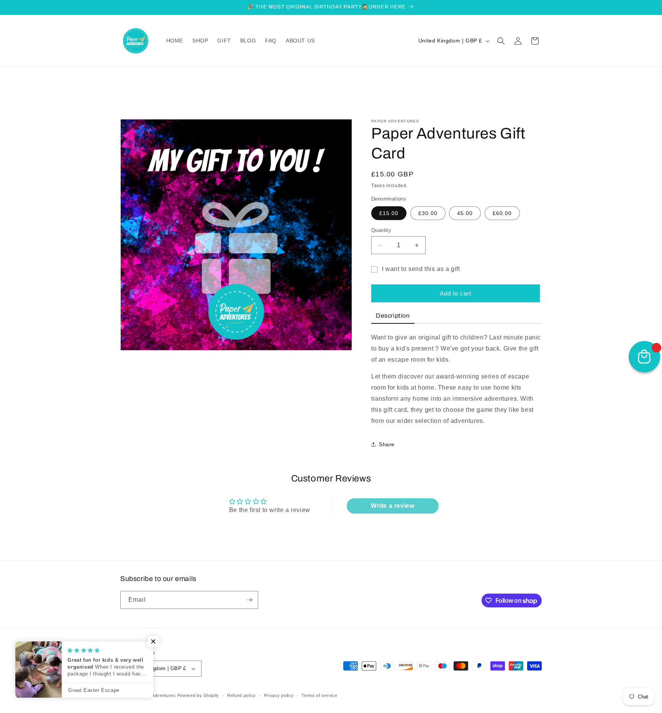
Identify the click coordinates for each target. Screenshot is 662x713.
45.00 (465, 213)
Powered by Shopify (198, 695)
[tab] (393, 316)
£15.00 (388, 213)
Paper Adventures (157, 695)
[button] (501, 41)
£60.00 (502, 213)
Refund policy (241, 695)
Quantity (381, 230)
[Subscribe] (249, 600)
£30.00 (428, 213)
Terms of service (319, 695)
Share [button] (387, 444)
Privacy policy (279, 695)
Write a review (392, 506)
